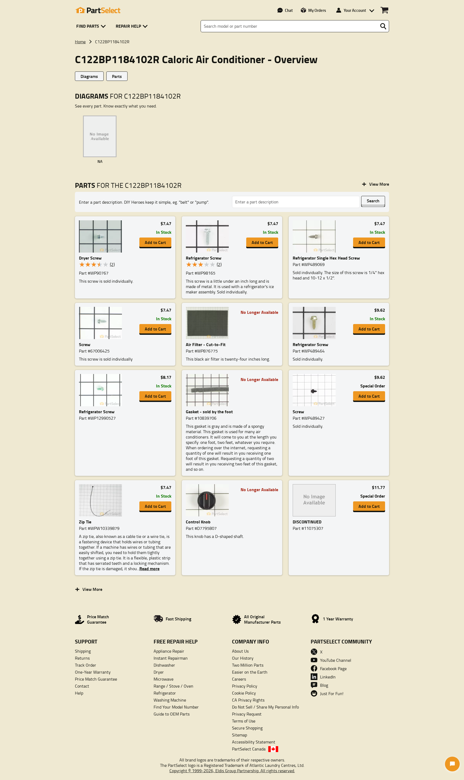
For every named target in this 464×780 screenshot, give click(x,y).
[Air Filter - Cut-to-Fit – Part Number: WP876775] (209, 323)
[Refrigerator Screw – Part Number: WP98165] (209, 236)
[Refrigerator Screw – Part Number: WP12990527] (102, 390)
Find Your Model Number (176, 707)
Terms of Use (243, 721)
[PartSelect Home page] (98, 10)
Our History (242, 658)
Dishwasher (164, 665)
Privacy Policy (244, 686)
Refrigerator (165, 693)
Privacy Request (247, 714)
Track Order (85, 665)
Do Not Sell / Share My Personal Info (265, 707)
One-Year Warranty (93, 672)
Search (373, 200)
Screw (84, 344)
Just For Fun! (331, 693)
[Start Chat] (452, 764)
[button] (92, 26)
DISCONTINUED (307, 522)
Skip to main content (232, 19)
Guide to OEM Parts (172, 714)
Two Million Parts (247, 665)
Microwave (163, 679)
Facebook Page (333, 668)
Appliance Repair (169, 651)
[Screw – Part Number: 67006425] (102, 323)
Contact (82, 686)
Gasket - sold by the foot (209, 411)
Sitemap (239, 735)
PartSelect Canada (249, 749)
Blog (324, 685)
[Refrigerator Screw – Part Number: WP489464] (316, 323)
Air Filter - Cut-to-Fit (206, 344)
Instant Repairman (171, 658)
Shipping (83, 651)
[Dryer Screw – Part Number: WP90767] (102, 236)
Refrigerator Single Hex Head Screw (326, 258)
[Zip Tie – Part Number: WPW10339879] (102, 500)
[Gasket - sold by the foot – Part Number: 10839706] (209, 390)
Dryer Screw (90, 258)
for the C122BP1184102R (128, 185)
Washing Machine (170, 700)
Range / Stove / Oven (173, 686)
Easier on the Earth (249, 672)
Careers (239, 679)
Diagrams (89, 76)
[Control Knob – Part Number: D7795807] (209, 500)
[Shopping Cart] (384, 10)
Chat (289, 10)
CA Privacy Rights (248, 700)
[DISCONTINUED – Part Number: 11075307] (316, 500)
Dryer (159, 672)
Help (79, 693)
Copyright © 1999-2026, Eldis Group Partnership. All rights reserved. (232, 771)
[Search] (383, 26)
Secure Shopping (247, 728)
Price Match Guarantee (96, 679)
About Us (240, 651)
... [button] (148, 568)
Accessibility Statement (253, 742)
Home (80, 41)
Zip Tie (85, 522)
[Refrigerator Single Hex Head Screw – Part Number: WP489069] (316, 236)
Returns (82, 658)
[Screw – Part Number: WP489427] (316, 390)
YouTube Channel (335, 660)
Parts (117, 76)
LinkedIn (328, 677)
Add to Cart (155, 242)
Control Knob (198, 522)
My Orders (317, 10)
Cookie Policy (244, 693)
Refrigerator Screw (203, 258)
